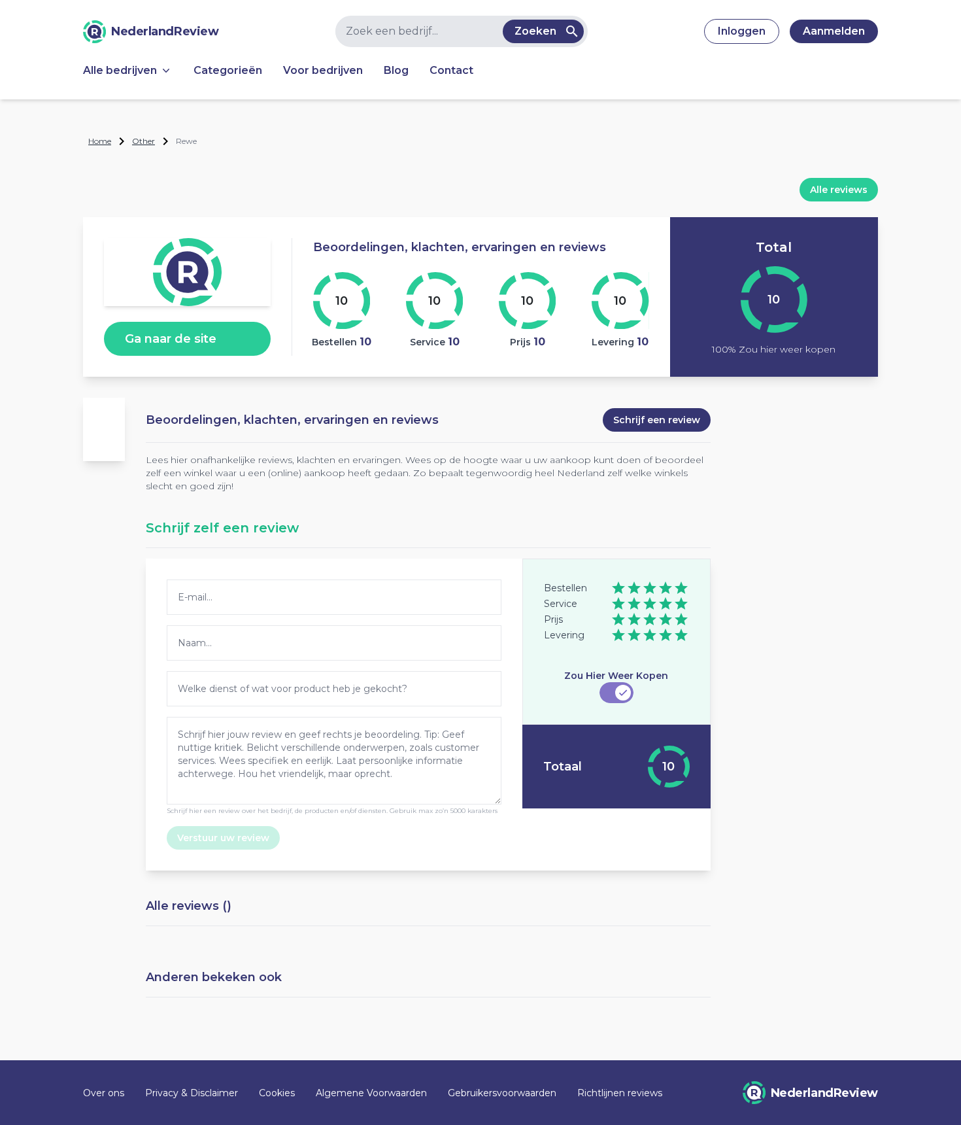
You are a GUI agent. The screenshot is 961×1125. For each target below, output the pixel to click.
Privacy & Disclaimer (191, 1093)
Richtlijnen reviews (619, 1093)
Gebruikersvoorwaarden (502, 1093)
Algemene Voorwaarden (371, 1093)
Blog (396, 70)
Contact (451, 70)
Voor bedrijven (323, 70)
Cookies (277, 1093)
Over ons (103, 1093)
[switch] (616, 692)
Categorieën (228, 70)
